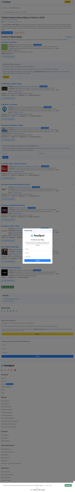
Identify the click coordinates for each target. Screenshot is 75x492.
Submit (37, 260)
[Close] (50, 230)
